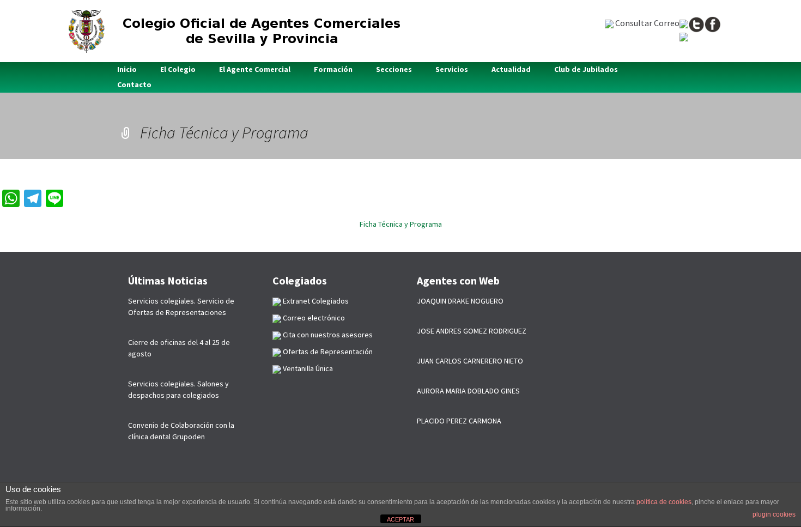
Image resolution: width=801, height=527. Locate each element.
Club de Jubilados (586, 69)
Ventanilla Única (307, 368)
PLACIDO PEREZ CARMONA (459, 421)
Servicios (451, 69)
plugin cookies (774, 514)
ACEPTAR (400, 519)
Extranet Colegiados (315, 301)
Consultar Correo (646, 22)
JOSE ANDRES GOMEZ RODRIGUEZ (471, 331)
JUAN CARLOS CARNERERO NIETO (470, 361)
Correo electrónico (313, 318)
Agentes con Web (458, 280)
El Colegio (178, 69)
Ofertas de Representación (327, 351)
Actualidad (511, 69)
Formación (333, 69)
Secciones (394, 69)
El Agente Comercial (254, 69)
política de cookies (663, 502)
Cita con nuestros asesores (327, 335)
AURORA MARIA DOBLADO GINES (468, 391)
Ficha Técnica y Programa (401, 224)
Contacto (134, 84)
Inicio (127, 69)
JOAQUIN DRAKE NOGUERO (460, 301)
